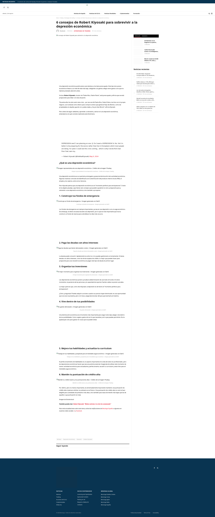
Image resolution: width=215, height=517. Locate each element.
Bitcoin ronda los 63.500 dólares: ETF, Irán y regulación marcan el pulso (151, 59)
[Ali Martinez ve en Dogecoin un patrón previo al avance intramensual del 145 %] (138, 43)
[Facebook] (50, 90)
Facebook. (79, 411)
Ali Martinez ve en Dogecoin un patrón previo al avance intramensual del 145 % (151, 41)
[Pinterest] (50, 103)
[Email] (50, 107)
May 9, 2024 (94, 156)
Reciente (144, 36)
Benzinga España (107, 408)
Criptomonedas (124, 13)
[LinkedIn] (50, 99)
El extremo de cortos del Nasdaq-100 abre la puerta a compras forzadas (37, 2)
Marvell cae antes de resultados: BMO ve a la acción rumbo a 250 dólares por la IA (145, 100)
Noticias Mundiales (110, 13)
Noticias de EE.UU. (94, 13)
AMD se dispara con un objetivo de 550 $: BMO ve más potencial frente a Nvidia (145, 108)
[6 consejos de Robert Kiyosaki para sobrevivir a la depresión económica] (92, 58)
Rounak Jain (62, 31)
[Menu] (211, 13)
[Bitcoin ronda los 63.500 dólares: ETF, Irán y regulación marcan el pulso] (138, 61)
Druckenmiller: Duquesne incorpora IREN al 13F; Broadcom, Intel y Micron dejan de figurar (145, 75)
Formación (136, 13)
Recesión (79, 439)
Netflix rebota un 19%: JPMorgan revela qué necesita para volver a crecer (145, 83)
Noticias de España (79, 13)
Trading (61, 18)
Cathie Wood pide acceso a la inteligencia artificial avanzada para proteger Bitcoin (151, 50)
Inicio (57, 18)
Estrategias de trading (69, 18)
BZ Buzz (59, 439)
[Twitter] (50, 94)
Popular (137, 36)
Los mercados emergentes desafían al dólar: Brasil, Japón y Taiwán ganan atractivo (145, 91)
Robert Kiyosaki (88, 439)
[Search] (209, 13)
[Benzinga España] (108, 7)
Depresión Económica (69, 439)
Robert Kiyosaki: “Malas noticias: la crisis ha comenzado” (92, 404)
